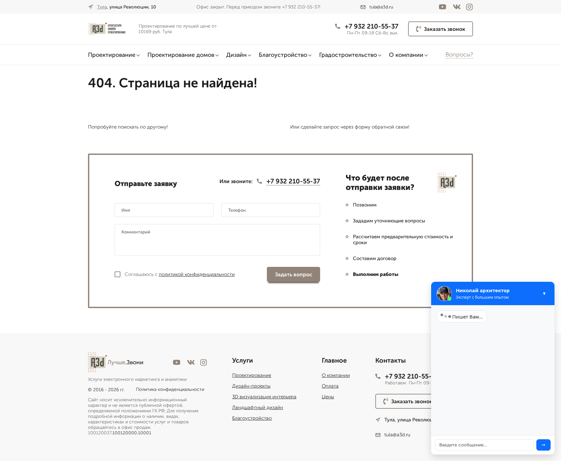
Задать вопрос (293, 274)
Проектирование (111, 54)
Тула (102, 7)
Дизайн (236, 54)
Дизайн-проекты (251, 386)
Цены (328, 397)
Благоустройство (283, 54)
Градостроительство (348, 54)
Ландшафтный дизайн (257, 407)
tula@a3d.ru (381, 7)
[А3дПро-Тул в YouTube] (442, 6)
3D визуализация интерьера (264, 397)
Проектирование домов (180, 54)
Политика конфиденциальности (170, 389)
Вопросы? (459, 54)
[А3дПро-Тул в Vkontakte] (457, 6)
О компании (406, 54)
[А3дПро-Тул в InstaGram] (469, 7)
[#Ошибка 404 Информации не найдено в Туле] (110, 29)
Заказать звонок (444, 29)
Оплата (330, 386)
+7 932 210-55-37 (371, 26)
